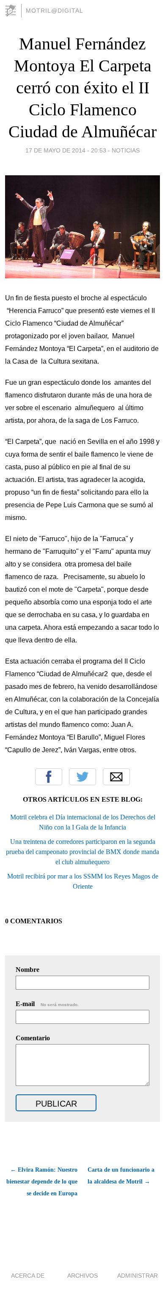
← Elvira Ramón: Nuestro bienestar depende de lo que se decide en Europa (41, 1182)
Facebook (48, 776)
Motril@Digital (54, 10)
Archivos (82, 1275)
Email (116, 776)
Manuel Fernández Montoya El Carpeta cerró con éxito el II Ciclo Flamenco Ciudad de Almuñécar (82, 87)
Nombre (27, 969)
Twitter (82, 776)
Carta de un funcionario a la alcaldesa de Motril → (121, 1176)
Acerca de (27, 1275)
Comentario (33, 1038)
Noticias (126, 150)
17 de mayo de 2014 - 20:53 (65, 150)
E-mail (47, 1003)
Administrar (137, 1275)
